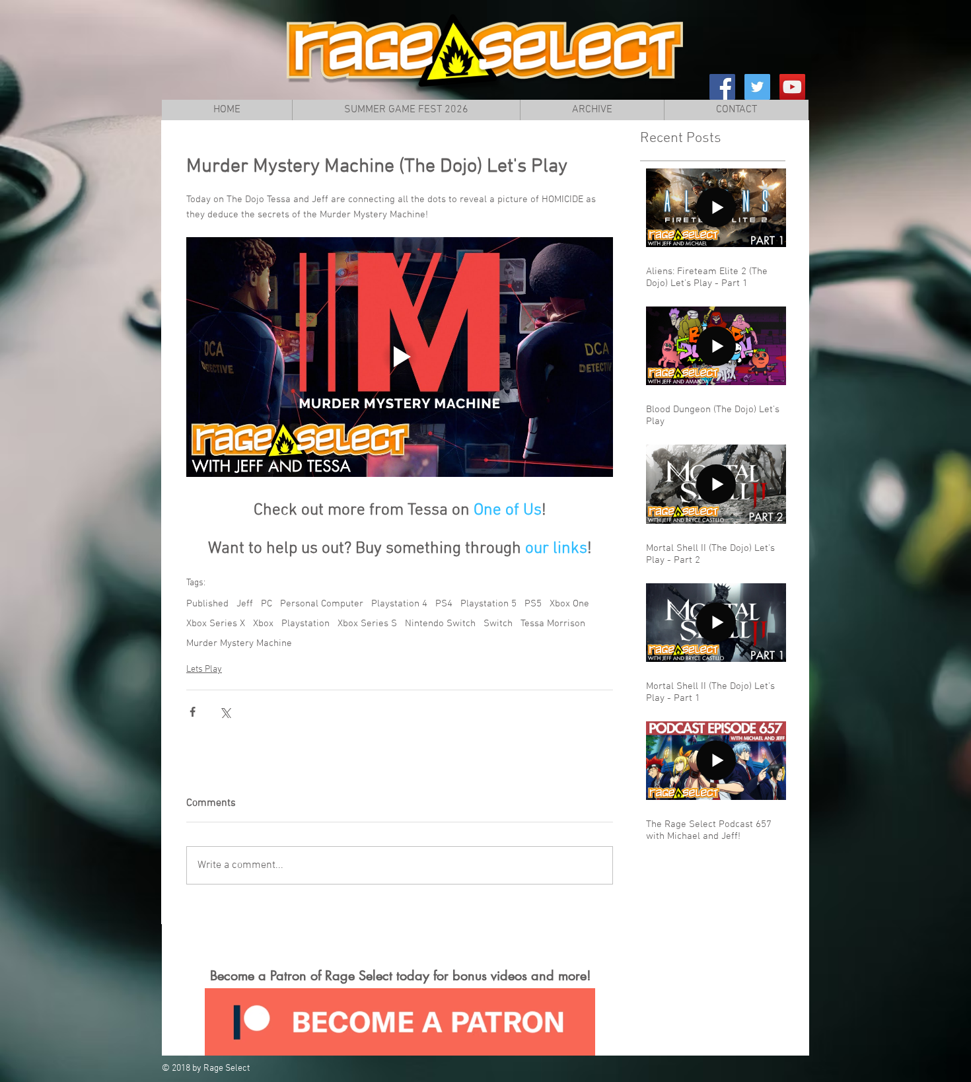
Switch (498, 624)
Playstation (305, 624)
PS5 (533, 604)
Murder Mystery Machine (239, 643)
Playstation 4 (399, 604)
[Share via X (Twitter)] (225, 711)
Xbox (263, 624)
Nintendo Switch (440, 624)
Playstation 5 (488, 604)
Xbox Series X (215, 624)
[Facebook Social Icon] (722, 87)
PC (266, 604)
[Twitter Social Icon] (757, 87)
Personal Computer (321, 604)
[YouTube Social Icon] (792, 87)
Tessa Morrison (553, 624)
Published (207, 604)
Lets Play (204, 669)
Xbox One (569, 604)
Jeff (244, 604)
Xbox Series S (367, 624)
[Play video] (399, 357)
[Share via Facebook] (192, 711)
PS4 (443, 604)
